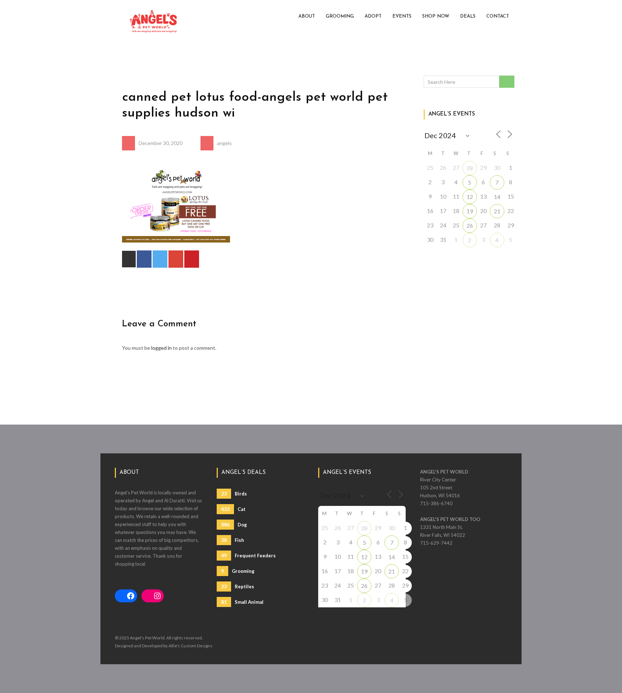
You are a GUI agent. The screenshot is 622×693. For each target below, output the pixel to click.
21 (497, 211)
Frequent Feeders (248, 555)
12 (469, 196)
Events (401, 16)
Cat (233, 509)
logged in (161, 348)
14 (497, 196)
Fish (232, 540)
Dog (234, 524)
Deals (467, 16)
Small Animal (242, 602)
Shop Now (435, 16)
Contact (497, 16)
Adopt (373, 16)
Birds (234, 493)
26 (469, 225)
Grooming (340, 16)
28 (469, 167)
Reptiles (237, 586)
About (306, 16)
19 (469, 211)
